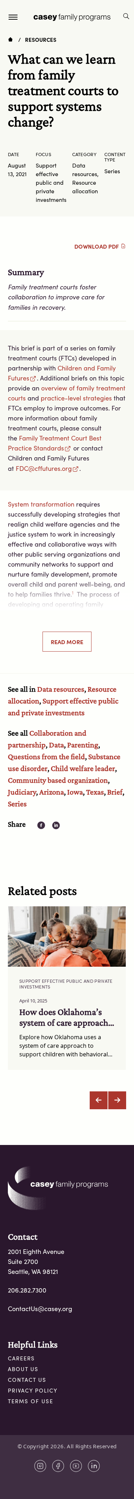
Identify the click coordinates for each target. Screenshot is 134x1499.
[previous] (99, 1100)
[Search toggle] (126, 17)
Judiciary (22, 791)
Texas (95, 791)
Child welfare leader (83, 768)
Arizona (51, 791)
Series (17, 803)
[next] (117, 1100)
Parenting (82, 744)
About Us (23, 1369)
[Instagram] (40, 1466)
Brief (115, 791)
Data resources (60, 688)
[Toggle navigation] (12, 16)
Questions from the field (46, 756)
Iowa (75, 791)
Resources (40, 39)
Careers (21, 1358)
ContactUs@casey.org (40, 1308)
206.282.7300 (27, 1290)
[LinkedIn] (94, 1466)
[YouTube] (76, 1466)
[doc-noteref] (73, 594)
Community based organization (58, 780)
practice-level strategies (76, 398)
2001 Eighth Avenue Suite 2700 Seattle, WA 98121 (36, 1261)
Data (56, 744)
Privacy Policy (33, 1390)
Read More (67, 642)
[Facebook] (58, 1466)
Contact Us (27, 1379)
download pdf (97, 246)
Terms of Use (30, 1401)
